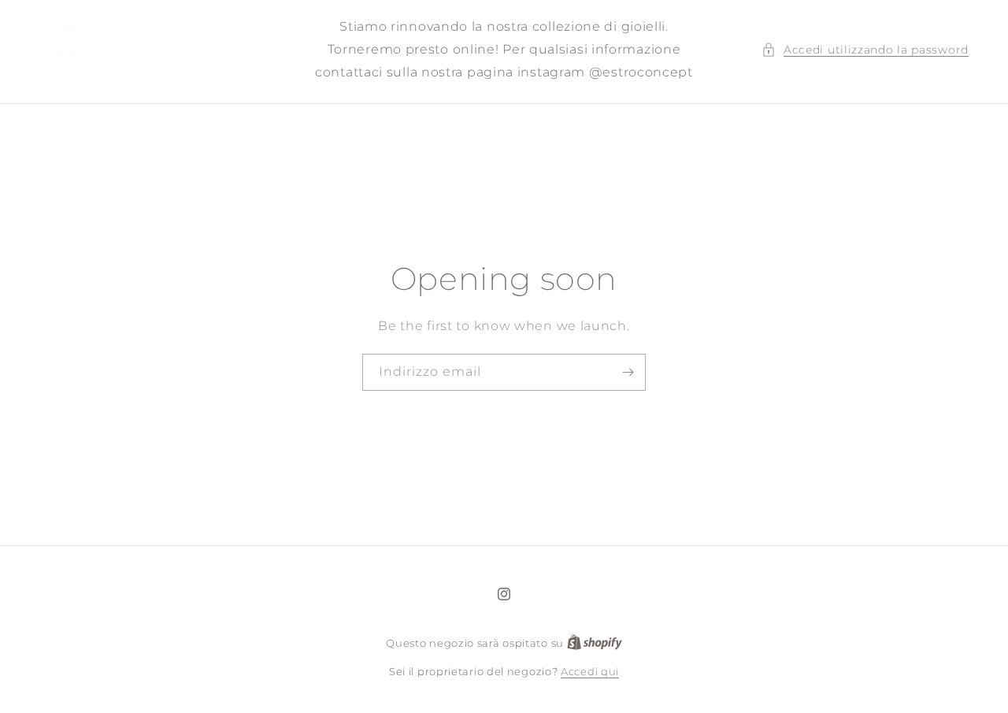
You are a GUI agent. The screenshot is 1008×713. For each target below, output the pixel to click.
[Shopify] (594, 643)
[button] (865, 50)
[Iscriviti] (627, 372)
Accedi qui (590, 671)
